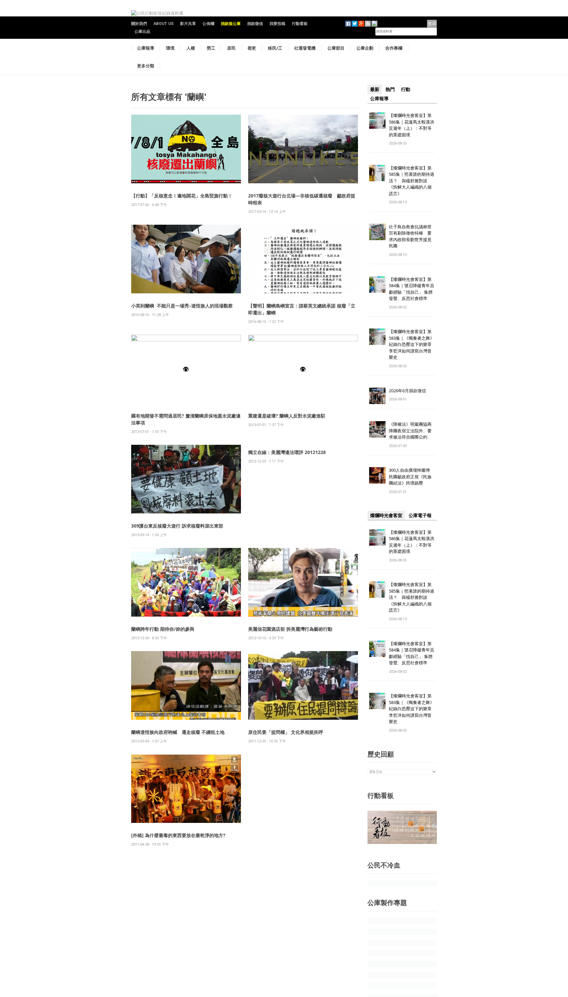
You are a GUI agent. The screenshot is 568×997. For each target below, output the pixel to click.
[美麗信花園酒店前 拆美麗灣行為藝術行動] (303, 581)
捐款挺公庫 (231, 23)
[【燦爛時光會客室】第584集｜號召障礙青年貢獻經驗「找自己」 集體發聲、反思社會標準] (377, 284)
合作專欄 (393, 48)
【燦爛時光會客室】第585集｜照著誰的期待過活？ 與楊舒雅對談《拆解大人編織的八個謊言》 (411, 180)
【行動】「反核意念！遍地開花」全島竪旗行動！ (181, 196)
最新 (374, 89)
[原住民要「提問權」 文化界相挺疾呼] (303, 685)
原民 (231, 48)
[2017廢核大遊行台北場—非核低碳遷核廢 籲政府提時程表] (303, 148)
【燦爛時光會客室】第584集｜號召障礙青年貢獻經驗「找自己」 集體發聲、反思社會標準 (411, 289)
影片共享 (188, 23)
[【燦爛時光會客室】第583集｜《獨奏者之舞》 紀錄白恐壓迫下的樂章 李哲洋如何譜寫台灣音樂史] (377, 336)
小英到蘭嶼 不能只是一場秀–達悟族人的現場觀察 (182, 306)
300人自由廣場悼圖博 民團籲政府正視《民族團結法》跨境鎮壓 (411, 476)
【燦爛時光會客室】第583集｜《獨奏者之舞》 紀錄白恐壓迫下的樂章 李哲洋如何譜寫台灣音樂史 (411, 344)
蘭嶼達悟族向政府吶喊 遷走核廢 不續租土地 (178, 732)
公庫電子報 (420, 515)
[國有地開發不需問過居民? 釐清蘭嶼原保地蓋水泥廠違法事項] (186, 368)
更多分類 (145, 66)
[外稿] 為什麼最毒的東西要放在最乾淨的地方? (178, 835)
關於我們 (139, 23)
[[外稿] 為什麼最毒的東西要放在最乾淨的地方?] (186, 788)
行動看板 (300, 23)
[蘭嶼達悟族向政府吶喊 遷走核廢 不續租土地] (186, 685)
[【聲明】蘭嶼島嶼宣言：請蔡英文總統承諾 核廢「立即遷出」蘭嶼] (303, 258)
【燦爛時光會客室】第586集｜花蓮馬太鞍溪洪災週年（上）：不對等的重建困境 (411, 125)
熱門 (390, 89)
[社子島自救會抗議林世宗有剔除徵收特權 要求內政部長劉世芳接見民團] (377, 231)
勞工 (211, 48)
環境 (170, 48)
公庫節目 (335, 48)
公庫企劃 (364, 48)
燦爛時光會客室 (386, 515)
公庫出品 (142, 31)
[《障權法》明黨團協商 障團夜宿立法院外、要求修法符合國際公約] (377, 429)
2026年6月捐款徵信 (407, 391)
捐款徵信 (255, 23)
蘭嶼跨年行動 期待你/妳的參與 (162, 629)
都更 (252, 48)
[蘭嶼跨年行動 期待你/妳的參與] (186, 581)
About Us (164, 23)
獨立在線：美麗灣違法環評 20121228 (287, 452)
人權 (190, 48)
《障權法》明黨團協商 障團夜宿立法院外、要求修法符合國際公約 (412, 430)
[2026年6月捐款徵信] (377, 395)
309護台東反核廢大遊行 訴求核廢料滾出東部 (177, 526)
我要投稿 (277, 23)
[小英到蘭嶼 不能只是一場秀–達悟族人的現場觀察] (186, 258)
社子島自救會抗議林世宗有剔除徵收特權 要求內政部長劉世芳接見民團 (410, 236)
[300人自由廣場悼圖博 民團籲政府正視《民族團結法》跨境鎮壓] (377, 475)
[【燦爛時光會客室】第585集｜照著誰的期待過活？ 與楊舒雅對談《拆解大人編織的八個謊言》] (377, 172)
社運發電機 (305, 48)
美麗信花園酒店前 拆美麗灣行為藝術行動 (290, 629)
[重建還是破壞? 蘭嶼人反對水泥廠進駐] (303, 368)
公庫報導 (145, 48)
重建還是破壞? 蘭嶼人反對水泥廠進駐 (286, 416)
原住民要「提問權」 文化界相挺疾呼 (285, 732)
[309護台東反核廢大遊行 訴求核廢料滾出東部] (186, 478)
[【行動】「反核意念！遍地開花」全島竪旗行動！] (186, 148)
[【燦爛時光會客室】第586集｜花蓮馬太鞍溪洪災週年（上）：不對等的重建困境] (377, 120)
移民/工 (275, 48)
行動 (405, 89)
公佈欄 (208, 23)
